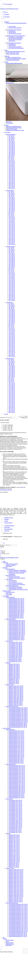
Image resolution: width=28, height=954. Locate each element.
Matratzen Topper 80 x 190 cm (16, 701)
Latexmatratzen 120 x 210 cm (15, 805)
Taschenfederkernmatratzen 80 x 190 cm (18, 723)
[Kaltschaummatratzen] (11, 23)
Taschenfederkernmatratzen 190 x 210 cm (18, 927)
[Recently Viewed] (4, 543)
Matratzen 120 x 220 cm (14, 841)
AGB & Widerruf (8, 522)
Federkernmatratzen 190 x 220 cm (16, 755)
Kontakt (6, 414)
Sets (4, 937)
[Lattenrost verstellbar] (11, 58)
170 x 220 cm (12, 180)
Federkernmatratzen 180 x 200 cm (16, 610)
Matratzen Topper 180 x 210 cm (16, 890)
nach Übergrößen (7, 728)
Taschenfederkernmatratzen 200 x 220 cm (18, 931)
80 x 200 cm (11, 139)
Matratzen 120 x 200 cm (14, 667)
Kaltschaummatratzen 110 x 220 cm (17, 769)
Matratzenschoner (10, 82)
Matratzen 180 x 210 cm (14, 855)
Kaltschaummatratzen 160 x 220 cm (17, 782)
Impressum (6, 530)
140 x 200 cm (12, 147)
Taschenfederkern (10, 190)
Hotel (4, 561)
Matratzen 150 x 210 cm (14, 847)
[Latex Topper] (9, 52)
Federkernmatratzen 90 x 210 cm (16, 761)
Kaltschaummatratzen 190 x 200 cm (17, 633)
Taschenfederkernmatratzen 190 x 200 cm (18, 720)
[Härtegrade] (9, 129)
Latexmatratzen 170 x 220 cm (15, 819)
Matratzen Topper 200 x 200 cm (16, 700)
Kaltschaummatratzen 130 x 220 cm (17, 774)
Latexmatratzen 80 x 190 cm (15, 657)
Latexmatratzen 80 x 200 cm (15, 658)
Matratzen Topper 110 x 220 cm (16, 873)
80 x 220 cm (11, 157)
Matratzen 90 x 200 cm (14, 683)
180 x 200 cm (12, 152)
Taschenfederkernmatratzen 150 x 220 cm (18, 918)
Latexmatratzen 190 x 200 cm (15, 655)
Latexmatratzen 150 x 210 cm (15, 813)
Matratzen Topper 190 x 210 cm (16, 892)
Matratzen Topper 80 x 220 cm (16, 899)
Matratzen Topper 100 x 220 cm (16, 870)
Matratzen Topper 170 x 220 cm (16, 888)
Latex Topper (16, 52)
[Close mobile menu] (0, 556)
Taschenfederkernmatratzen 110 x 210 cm (18, 906)
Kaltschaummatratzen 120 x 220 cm (17, 772)
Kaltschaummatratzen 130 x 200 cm (17, 625)
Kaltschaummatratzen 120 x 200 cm (17, 624)
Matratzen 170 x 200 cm (14, 674)
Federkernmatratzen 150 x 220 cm (16, 745)
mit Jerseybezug (12, 26)
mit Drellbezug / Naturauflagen (16, 37)
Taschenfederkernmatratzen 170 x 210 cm (18, 922)
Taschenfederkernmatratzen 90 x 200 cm (18, 727)
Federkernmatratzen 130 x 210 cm (16, 738)
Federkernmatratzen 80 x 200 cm (16, 615)
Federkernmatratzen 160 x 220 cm (16, 747)
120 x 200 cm (12, 144)
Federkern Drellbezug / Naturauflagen (17, 570)
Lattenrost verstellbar (21, 58)
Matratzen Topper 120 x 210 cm (16, 874)
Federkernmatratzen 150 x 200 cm (16, 606)
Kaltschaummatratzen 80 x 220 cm (16, 795)
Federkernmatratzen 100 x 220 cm (16, 732)
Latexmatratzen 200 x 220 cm (15, 827)
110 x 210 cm (12, 164)
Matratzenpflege (18, 127)
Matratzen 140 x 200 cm (14, 670)
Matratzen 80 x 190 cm (14, 679)
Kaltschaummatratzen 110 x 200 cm (17, 623)
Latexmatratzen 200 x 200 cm (15, 656)
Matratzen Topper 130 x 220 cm (16, 878)
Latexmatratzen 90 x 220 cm (15, 832)
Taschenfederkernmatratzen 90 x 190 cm (18, 725)
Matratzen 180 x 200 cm (14, 675)
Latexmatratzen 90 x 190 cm (15, 660)
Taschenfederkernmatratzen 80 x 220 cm (18, 933)
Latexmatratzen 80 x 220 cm (15, 829)
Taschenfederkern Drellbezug (15, 587)
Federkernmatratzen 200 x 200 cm (16, 612)
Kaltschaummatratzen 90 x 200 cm (16, 639)
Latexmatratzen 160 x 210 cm (15, 815)
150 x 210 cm (12, 174)
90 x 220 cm (11, 160)
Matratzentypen (17, 126)
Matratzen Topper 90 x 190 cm (16, 703)
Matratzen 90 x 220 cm (14, 867)
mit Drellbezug (12, 31)
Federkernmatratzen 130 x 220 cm (16, 739)
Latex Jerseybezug (13, 581)
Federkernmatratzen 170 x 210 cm (16, 748)
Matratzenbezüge (18, 63)
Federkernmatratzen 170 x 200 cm (16, 608)
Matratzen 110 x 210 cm (14, 837)
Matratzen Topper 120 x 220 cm (16, 876)
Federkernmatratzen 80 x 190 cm (16, 614)
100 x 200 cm (12, 142)
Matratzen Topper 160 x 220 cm (16, 886)
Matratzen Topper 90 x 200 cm (16, 705)
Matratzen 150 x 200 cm (14, 671)
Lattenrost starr (17, 57)
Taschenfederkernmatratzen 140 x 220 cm (18, 915)
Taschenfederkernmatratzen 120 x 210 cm (18, 909)
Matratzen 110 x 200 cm (14, 666)
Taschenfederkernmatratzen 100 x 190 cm (18, 707)
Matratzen (6, 21)
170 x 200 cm (12, 151)
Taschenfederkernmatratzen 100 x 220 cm (18, 905)
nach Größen (7, 132)
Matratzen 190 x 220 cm (14, 859)
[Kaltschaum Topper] (11, 51)
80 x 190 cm (11, 135)
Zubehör (6, 62)
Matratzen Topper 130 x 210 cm (16, 877)
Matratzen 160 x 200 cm (14, 673)
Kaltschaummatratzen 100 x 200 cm (17, 621)
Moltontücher (9, 121)
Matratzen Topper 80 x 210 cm (16, 897)
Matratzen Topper (7, 590)
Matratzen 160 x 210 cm (14, 850)
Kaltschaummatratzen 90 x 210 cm (16, 796)
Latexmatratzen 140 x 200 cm (15, 648)
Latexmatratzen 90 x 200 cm (15, 661)
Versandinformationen (9, 525)
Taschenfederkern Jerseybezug (15, 588)
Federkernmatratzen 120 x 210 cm (16, 736)
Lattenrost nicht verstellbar (12, 563)
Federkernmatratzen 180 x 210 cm (16, 751)
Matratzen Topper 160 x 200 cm (16, 694)
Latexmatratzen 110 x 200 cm (15, 644)
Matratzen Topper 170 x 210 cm (16, 887)
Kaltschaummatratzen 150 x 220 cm (17, 779)
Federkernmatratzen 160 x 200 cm (16, 607)
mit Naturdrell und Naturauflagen (16, 48)
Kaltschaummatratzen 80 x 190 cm (16, 635)
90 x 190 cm (11, 137)
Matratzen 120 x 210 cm (14, 840)
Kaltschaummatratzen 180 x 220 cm (17, 787)
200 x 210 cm (12, 187)
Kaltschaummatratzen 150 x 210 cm (17, 778)
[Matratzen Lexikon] (11, 130)
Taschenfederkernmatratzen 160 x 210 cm (18, 919)
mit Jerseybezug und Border (15, 27)
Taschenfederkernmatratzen (12, 585)
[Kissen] (8, 123)
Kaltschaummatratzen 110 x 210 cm (17, 768)
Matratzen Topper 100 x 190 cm (16, 685)
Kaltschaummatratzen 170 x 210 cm (17, 783)
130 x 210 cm (12, 169)
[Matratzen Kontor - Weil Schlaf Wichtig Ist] (9, 8)
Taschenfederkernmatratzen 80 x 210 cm (18, 932)
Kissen (11, 123)
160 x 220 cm (12, 178)
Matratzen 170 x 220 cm (14, 854)
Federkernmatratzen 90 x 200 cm (16, 617)
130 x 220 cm (12, 170)
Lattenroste (6, 56)
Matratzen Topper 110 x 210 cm (16, 872)
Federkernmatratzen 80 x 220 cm (16, 760)
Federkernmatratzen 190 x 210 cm (16, 754)
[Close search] (1, 549)
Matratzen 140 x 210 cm (14, 845)
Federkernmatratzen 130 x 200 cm (16, 603)
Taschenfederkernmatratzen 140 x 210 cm (18, 914)
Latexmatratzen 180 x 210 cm (15, 820)
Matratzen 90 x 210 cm (14, 865)
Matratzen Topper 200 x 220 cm (16, 896)
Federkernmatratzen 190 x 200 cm (16, 611)
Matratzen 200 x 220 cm (14, 861)
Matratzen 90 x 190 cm (14, 682)
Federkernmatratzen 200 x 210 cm (16, 756)
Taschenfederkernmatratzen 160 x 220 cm (18, 920)
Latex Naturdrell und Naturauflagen (17, 584)
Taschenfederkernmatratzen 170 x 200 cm (18, 718)
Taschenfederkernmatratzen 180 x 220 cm (18, 926)
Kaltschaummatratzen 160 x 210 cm (17, 780)
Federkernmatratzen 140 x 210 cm (16, 741)
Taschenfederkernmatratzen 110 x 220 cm (18, 908)
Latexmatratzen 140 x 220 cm (15, 811)
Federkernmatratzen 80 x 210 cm (16, 759)
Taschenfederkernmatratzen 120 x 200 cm (18, 711)
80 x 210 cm (11, 156)
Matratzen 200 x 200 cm (14, 678)
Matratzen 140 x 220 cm (14, 846)
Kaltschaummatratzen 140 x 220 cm (17, 777)
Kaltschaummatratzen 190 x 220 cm (17, 789)
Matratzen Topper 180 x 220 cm (16, 891)
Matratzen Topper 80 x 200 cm (16, 702)
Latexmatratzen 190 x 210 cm (15, 823)
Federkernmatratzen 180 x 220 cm (16, 752)
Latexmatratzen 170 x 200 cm (15, 652)
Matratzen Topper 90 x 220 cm (16, 901)
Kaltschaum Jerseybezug (14, 576)
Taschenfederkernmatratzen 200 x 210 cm (18, 929)
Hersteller (6, 519)
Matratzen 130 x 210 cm (14, 842)
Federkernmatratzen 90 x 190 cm (16, 616)
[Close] (0, 550)
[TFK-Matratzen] (10, 29)
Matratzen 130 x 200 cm (14, 669)
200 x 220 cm (12, 188)
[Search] (3, 18)
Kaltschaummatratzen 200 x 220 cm (17, 792)
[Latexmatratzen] (10, 43)
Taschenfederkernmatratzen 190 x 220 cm (18, 928)
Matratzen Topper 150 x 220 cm (16, 883)
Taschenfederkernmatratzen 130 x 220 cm (18, 913)
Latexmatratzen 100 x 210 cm (15, 800)
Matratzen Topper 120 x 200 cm (16, 689)
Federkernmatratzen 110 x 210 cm (16, 733)
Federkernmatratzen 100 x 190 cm (16, 598)
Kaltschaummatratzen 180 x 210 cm (17, 786)
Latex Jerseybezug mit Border (15, 583)
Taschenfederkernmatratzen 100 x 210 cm (18, 904)
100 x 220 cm (12, 162)
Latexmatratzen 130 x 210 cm (15, 807)
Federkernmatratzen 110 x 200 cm (16, 601)
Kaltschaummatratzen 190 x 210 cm (17, 788)
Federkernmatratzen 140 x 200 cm (16, 605)
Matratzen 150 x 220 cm (14, 849)
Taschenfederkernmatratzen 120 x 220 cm (18, 910)
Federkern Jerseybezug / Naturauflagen (17, 571)
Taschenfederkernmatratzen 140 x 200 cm (18, 714)
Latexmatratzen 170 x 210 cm (15, 818)
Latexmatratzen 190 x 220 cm (15, 824)
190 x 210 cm (12, 184)
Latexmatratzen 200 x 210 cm (15, 825)
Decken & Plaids (9, 940)
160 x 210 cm (12, 176)
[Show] (0, 1)
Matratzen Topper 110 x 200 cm (16, 688)
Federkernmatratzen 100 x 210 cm (16, 730)
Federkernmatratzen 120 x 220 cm (16, 737)
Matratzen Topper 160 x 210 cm (16, 885)
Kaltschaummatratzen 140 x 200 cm (17, 626)
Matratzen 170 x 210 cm (14, 852)
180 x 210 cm (12, 181)
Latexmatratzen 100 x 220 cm (15, 801)
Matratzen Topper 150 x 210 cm (16, 882)
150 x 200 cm (12, 148)
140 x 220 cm (12, 173)
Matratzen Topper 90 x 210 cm (16, 900)
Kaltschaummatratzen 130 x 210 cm (17, 773)
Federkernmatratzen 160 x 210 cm (16, 746)
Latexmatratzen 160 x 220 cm (15, 816)
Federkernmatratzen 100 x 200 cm (16, 599)
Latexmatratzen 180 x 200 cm (15, 653)
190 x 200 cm (12, 153)
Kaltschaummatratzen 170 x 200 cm (17, 630)
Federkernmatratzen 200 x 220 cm (16, 757)
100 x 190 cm (12, 138)
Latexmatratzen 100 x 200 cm (15, 643)
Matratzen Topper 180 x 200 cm (16, 697)
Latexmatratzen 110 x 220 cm (15, 804)
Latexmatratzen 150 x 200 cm (15, 650)
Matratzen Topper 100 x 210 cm (16, 869)
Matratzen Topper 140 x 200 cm (16, 692)
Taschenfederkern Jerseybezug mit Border (18, 589)
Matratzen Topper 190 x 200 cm (16, 698)
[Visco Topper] (9, 54)
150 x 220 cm (12, 175)
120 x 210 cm (12, 166)
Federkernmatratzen (20, 35)
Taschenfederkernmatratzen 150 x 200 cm (18, 715)
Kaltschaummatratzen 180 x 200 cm (17, 632)
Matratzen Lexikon (20, 130)
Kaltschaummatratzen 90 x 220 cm (16, 797)
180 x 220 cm (12, 183)
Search (23, 417)
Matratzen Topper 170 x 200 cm (16, 696)
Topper (6, 50)
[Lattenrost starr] (10, 57)
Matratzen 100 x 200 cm (14, 665)
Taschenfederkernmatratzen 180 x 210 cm (18, 924)
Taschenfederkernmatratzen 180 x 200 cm (18, 719)
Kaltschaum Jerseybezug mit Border (17, 578)
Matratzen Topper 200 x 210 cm (16, 895)
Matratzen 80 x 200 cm (14, 680)
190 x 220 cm (12, 185)
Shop (22, 487)
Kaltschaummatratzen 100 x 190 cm (17, 620)
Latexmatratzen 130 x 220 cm (15, 809)
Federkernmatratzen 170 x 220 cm (16, 750)
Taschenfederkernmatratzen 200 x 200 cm (18, 721)
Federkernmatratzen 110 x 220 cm (16, 734)
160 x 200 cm (12, 149)
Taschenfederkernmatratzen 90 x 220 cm (18, 936)
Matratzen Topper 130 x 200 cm (16, 691)
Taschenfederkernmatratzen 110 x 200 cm (18, 710)
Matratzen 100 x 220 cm (14, 836)
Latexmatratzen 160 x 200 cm (15, 651)
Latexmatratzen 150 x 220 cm (15, 814)
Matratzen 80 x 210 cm (14, 863)
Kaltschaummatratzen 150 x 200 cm (17, 628)
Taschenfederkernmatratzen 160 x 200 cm (18, 716)
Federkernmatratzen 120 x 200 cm (16, 602)
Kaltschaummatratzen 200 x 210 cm (17, 791)
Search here (3, 417)
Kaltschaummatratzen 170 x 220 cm (17, 784)
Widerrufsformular (8, 529)
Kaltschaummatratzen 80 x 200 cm (16, 637)
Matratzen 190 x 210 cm (14, 858)
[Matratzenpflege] (10, 127)
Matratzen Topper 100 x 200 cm (16, 687)
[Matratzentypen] (10, 126)
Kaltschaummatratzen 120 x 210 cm (17, 770)
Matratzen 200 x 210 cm (14, 860)
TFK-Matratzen (17, 29)
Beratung (6, 125)
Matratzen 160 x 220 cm (14, 851)
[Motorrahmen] (9, 59)
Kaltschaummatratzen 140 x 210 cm (17, 775)
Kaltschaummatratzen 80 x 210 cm (16, 793)
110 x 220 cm (12, 165)
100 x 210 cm (12, 161)
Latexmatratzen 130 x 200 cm (15, 647)
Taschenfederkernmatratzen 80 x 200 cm (18, 724)
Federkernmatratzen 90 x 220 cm (16, 763)
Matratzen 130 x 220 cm (14, 843)
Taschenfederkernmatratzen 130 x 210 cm (18, 911)
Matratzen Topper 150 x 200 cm (16, 693)
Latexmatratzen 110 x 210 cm (15, 802)
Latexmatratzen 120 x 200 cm (15, 646)
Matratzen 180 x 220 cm (14, 856)
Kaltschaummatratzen (11, 134)
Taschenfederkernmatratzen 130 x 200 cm (18, 712)
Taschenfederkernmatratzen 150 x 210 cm (18, 917)
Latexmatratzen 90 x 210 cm (15, 831)
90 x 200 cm (11, 140)
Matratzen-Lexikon (8, 517)
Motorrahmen (16, 59)
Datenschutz (7, 527)
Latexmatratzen (17, 43)
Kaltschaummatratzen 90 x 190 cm (16, 638)
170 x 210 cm (12, 179)
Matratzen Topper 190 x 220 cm (16, 893)
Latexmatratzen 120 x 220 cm (15, 806)
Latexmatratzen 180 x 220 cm (15, 822)
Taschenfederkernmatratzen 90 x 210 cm (18, 935)
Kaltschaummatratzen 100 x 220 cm (17, 766)
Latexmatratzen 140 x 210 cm (15, 810)
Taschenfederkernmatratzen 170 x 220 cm (18, 923)
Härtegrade (14, 129)
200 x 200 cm (12, 155)
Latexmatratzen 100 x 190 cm (15, 642)
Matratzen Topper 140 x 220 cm (16, 881)
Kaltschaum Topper (20, 51)
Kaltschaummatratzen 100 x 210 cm (17, 765)
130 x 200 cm (12, 146)
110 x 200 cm (12, 143)
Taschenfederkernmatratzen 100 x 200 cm (18, 709)
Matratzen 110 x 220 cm (14, 838)
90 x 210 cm (11, 158)
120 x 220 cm (12, 167)
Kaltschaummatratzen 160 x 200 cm (17, 629)
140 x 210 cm (12, 171)
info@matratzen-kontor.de (6, 489)
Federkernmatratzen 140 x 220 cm (16, 742)
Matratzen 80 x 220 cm (14, 864)
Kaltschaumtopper (10, 358)
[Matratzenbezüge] (10, 63)
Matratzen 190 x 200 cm (14, 676)
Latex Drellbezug (13, 580)
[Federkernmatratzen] (11, 35)
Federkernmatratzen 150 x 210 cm (16, 743)
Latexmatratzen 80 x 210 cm (15, 828)
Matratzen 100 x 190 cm (14, 664)
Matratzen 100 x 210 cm (14, 834)
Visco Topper (16, 54)
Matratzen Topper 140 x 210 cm (16, 879)
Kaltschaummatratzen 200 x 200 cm (17, 634)
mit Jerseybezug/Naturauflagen (16, 38)
